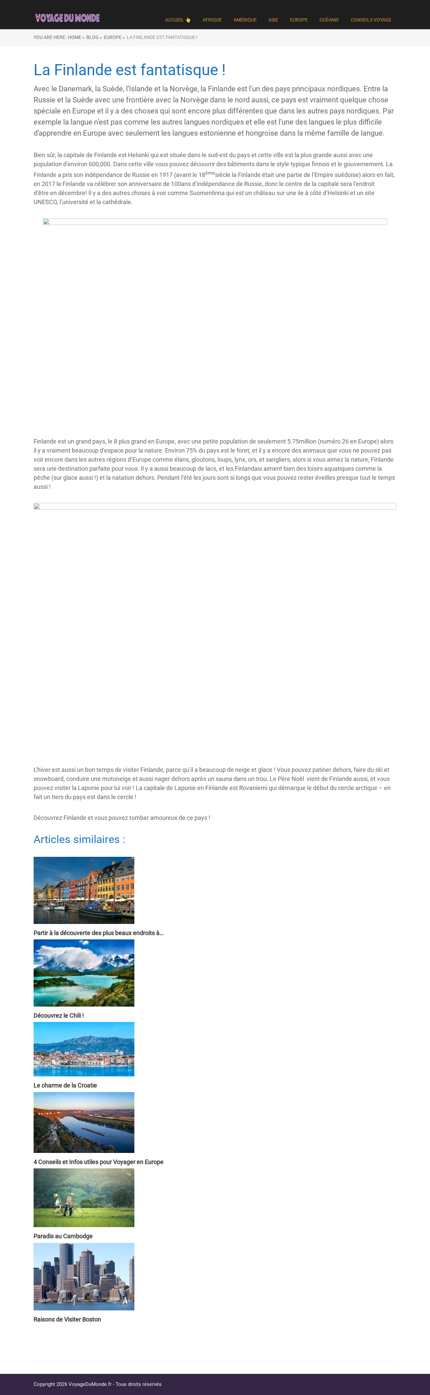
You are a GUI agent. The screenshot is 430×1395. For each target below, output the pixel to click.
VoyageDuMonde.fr (90, 1384)
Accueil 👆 (178, 19)
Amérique (245, 19)
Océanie (329, 19)
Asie (273, 19)
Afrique (212, 19)
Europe (299, 19)
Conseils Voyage (371, 19)
